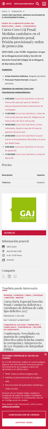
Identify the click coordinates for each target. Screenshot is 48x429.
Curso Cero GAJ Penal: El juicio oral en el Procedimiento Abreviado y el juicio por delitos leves (25, 139)
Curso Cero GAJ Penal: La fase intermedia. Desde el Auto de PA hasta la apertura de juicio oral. (23, 128)
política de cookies (10, 406)
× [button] (45, 354)
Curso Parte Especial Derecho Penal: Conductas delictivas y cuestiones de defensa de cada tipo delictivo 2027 (23, 306)
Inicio (4, 11)
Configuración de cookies (24, 415)
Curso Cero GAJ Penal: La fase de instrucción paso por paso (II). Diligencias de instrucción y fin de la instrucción (25, 117)
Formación (17, 11)
